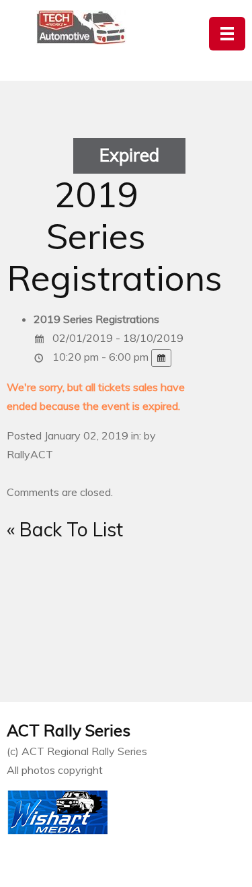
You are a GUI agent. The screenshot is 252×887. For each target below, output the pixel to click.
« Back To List (65, 529)
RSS (124, 640)
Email (75, 640)
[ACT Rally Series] (81, 27)
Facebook (174, 640)
